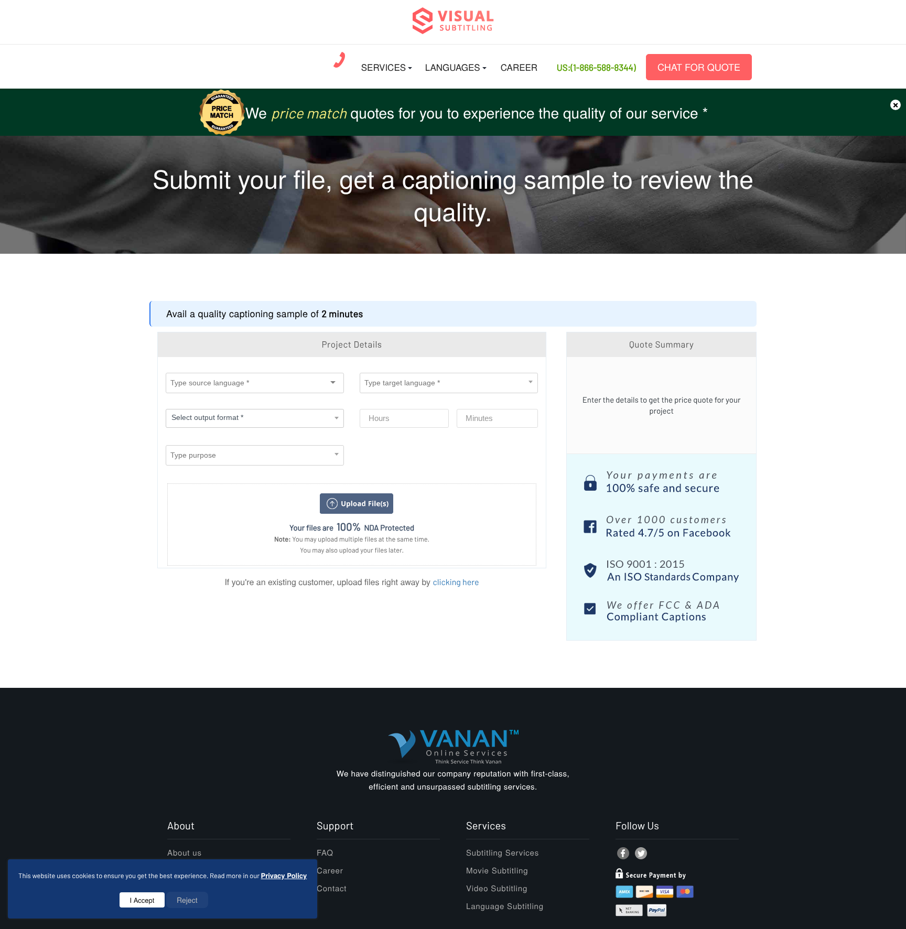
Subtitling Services (502, 852)
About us (184, 852)
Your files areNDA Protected (351, 527)
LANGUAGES (452, 66)
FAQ (325, 852)
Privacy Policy (284, 875)
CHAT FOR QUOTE (698, 67)
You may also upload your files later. (352, 550)
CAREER (519, 66)
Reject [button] (187, 899)
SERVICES (383, 66)
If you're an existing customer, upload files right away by (351, 582)
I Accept (142, 900)
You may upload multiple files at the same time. (351, 539)
